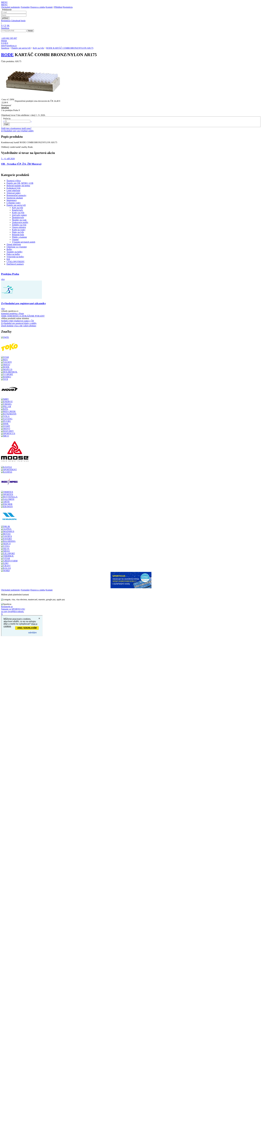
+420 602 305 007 (9, 38)
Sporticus (5, 48)
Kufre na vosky (18, 230)
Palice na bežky (13, 254)
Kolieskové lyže (13, 188)
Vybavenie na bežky (15, 257)
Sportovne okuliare (15, 198)
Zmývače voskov (19, 215)
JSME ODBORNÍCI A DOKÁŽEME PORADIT (23, 316)
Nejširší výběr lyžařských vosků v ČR (17, 321)
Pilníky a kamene (19, 237)
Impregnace (12, 200)
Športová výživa (14, 181)
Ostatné (15, 239)
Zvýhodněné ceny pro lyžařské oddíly (17, 131)
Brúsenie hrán (18, 234)
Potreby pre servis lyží (21, 48)
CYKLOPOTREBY (16, 261)
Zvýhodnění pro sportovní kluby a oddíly (19, 323)
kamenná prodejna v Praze (12, 313)
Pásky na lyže (18, 232)
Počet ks (7, 118)
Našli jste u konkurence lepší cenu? (16, 128)
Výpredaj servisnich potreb (23, 242)
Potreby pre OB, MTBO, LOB (20, 183)
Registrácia (68, 7)
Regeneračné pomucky (16, 195)
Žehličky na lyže (19, 225)
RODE (7, 54)
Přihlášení (58, 7)
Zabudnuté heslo (18, 20)
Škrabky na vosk (19, 220)
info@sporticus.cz (9, 45)
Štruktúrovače (18, 217)
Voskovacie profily (20, 222)
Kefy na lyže (38, 48)
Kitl (8, 259)
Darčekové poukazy (15, 264)
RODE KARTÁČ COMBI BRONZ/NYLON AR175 (69, 48)
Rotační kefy (17, 210)
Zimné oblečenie (14, 244)
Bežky (9, 249)
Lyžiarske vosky (14, 203)
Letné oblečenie (13, 190)
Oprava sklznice (19, 227)
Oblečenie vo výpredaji (17, 247)
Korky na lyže (18, 212)
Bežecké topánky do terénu (18, 185)
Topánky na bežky (15, 252)
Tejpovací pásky (14, 193)
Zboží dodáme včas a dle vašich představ (18, 326)
